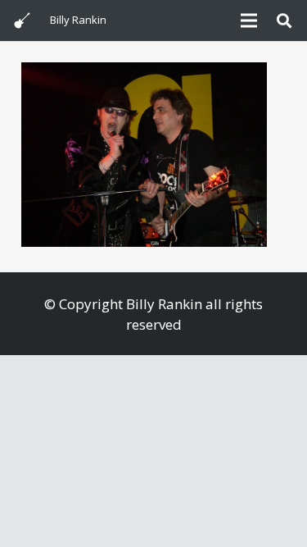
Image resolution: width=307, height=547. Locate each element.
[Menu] (248, 20)
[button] (284, 20)
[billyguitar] (22, 20)
